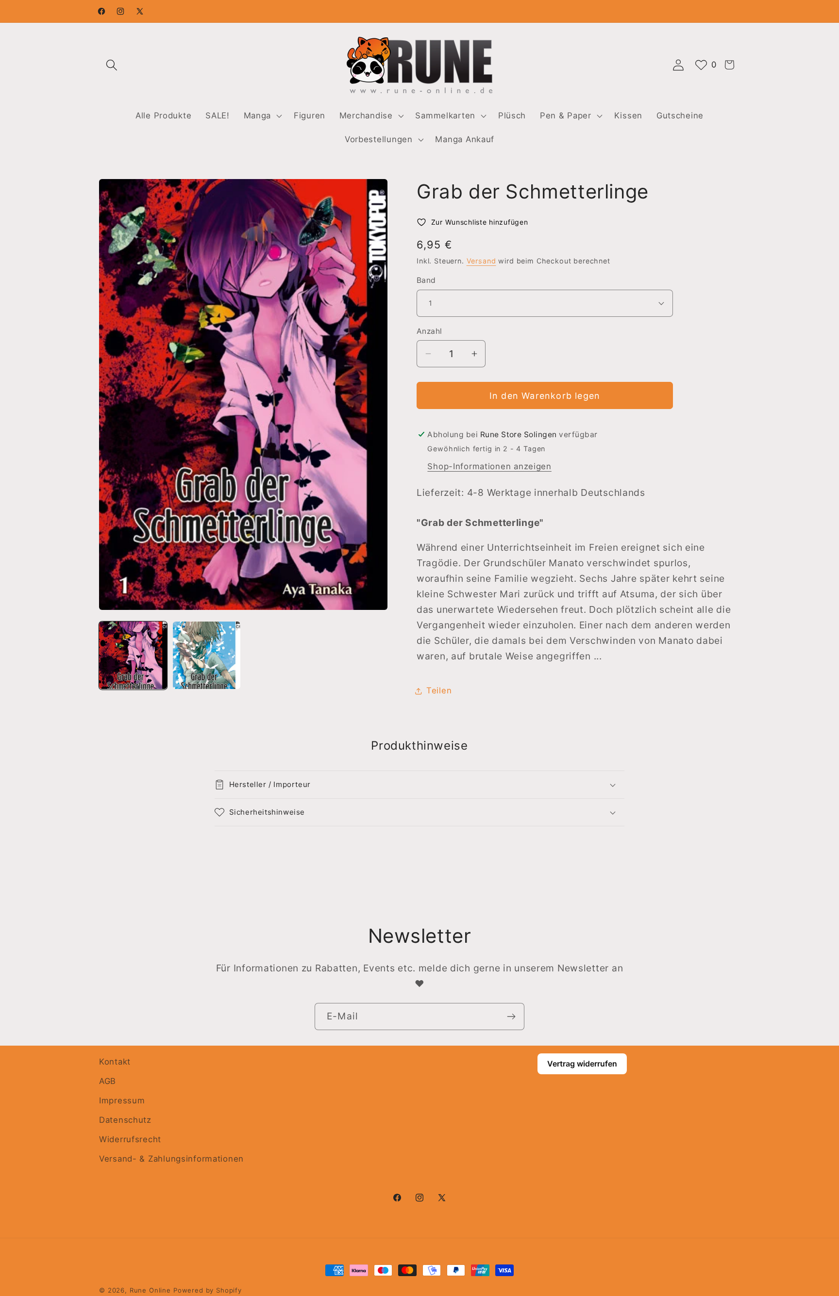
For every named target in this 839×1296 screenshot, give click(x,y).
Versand (481, 261)
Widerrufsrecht (130, 1139)
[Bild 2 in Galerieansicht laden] (207, 655)
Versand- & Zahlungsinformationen (171, 1159)
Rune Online (150, 1290)
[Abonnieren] (511, 1016)
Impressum (122, 1100)
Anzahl (429, 331)
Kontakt (115, 1061)
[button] (112, 65)
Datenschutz (125, 1120)
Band (426, 280)
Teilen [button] (439, 690)
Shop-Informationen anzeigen (489, 466)
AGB (107, 1081)
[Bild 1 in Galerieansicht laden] (133, 655)
